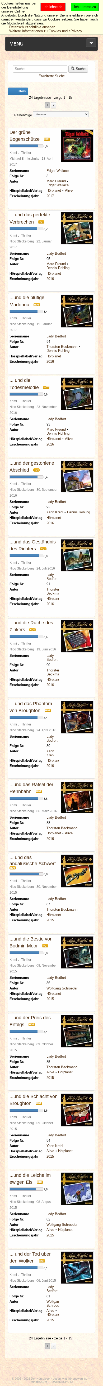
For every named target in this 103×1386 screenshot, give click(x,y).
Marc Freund (56, 181)
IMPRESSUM (39, 1381)
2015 (50, 920)
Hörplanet (53, 190)
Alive (69, 190)
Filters (20, 91)
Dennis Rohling (57, 268)
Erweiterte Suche (52, 76)
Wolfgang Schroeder (61, 988)
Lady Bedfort (56, 253)
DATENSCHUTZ (62, 1381)
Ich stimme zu (85, 7)
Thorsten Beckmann (61, 347)
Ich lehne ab (53, 7)
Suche (81, 69)
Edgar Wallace (57, 171)
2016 (50, 279)
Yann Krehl (54, 512)
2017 (50, 196)
